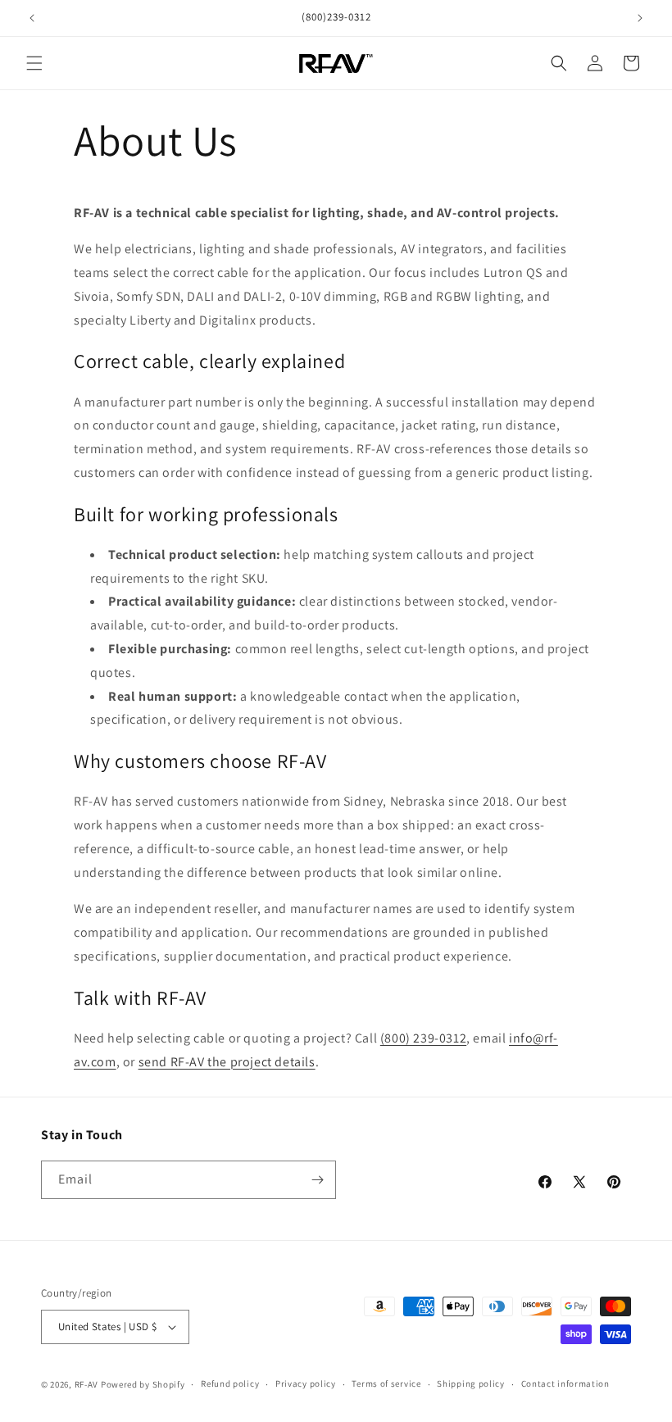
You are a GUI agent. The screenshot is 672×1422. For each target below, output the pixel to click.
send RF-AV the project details (227, 1061)
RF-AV (87, 1384)
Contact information (565, 1383)
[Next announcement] (640, 18)
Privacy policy (305, 1383)
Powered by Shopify (143, 1384)
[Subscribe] (317, 1180)
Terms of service (386, 1383)
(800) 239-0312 (423, 1038)
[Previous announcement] (32, 18)
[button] (34, 63)
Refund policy (230, 1383)
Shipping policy (471, 1383)
